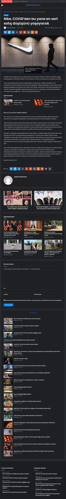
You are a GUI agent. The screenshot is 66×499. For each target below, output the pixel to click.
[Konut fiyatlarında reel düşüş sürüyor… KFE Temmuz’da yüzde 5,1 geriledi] (53, 245)
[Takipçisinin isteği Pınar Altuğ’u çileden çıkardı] (8, 403)
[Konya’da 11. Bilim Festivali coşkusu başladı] (8, 328)
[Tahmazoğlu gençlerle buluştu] (8, 389)
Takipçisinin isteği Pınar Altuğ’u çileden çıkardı (27, 401)
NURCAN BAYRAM (11, 27)
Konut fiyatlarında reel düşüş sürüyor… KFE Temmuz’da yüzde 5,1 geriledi (52, 252)
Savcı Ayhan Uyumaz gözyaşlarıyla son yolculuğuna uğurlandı (32, 373)
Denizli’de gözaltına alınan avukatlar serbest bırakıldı (29, 365)
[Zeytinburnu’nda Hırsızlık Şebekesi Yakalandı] (8, 432)
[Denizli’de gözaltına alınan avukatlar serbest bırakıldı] (8, 368)
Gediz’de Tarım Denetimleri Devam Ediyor (26, 344)
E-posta (6, 294)
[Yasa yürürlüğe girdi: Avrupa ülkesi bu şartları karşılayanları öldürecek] (8, 425)
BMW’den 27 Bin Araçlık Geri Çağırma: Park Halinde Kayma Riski (32, 408)
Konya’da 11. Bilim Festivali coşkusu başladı (26, 326)
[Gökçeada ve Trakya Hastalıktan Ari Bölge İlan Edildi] (33, 226)
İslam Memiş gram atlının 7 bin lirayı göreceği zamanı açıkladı (53, 102)
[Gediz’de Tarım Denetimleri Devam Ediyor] (8, 102)
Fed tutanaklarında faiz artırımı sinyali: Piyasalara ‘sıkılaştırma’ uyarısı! (11, 233)
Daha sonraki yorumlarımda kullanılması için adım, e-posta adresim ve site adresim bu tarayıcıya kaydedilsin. (33, 300)
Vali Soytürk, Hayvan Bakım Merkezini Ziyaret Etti (28, 415)
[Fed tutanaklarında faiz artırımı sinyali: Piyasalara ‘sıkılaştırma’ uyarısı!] (13, 226)
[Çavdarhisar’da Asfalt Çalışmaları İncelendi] (33, 245)
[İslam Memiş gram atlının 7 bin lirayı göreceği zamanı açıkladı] (38, 102)
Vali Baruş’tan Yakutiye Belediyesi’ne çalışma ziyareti (19, 340)
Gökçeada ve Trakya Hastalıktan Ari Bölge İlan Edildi (31, 233)
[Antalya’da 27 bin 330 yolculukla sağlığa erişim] (8, 335)
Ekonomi (12, 11)
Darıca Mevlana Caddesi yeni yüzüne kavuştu (27, 318)
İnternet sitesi (37, 294)
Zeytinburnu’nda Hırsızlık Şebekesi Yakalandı (27, 430)
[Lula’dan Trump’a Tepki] (8, 361)
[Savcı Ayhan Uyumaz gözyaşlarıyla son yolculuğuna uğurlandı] (8, 375)
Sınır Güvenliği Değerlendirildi (22, 394)
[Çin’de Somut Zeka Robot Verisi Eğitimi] (13, 245)
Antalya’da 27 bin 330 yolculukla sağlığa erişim (24, 1)
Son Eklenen (33, 312)
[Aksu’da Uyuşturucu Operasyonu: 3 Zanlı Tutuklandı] (8, 382)
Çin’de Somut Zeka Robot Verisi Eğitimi (11, 252)
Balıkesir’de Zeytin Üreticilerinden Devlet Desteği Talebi (53, 233)
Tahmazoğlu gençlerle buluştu (23, 387)
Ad (5, 288)
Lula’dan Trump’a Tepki (21, 358)
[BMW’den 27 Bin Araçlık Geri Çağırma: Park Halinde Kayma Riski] (8, 411)
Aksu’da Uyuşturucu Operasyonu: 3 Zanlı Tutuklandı (29, 380)
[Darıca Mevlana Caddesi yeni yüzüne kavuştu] (8, 321)
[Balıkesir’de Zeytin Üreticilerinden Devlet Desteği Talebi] (53, 226)
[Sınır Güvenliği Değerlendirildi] (8, 396)
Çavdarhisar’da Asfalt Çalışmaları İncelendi (30, 252)
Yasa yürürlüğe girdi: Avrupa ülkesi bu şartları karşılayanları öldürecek (34, 422)
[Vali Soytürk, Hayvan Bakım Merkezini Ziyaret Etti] (8, 418)
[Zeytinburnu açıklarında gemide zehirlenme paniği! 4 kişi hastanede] (8, 453)
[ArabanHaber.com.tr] (33, 5)
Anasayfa (7, 11)
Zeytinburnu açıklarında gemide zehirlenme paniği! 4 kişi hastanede (34, 451)
